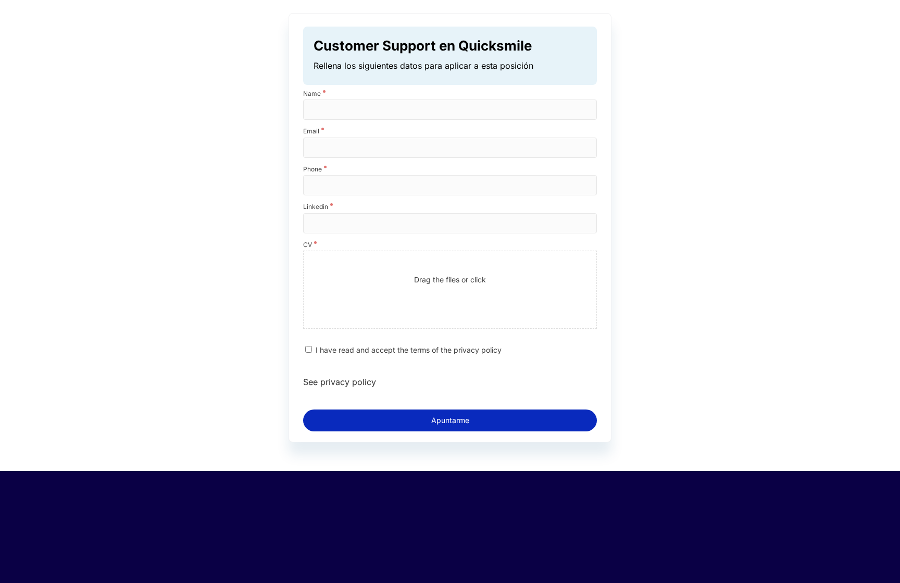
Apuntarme (450, 420)
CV (307, 245)
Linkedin (315, 206)
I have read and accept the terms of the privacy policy (409, 349)
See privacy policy (339, 382)
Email (311, 131)
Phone (312, 169)
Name (312, 93)
